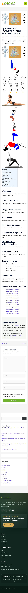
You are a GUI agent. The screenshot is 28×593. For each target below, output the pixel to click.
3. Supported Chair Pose (7, 173)
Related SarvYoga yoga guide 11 (12, 311)
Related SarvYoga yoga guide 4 (12, 295)
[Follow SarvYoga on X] (5, 510)
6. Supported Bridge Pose (8, 178)
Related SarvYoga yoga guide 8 (12, 304)
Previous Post (4, 343)
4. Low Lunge (5, 175)
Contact (2, 557)
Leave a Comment (6, 36)
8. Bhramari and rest (7, 181)
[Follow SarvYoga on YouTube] (12, 510)
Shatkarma (3, 474)
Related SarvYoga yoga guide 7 (12, 302)
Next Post (24, 343)
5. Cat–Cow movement (7, 176)
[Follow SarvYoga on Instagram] (9, 510)
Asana (2, 463)
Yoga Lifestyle (4, 478)
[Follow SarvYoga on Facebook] (2, 510)
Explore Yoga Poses (8, 524)
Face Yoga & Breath (5, 465)
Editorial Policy (13, 335)
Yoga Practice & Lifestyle (16, 36)
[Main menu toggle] (25, 3)
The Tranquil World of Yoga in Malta (8, 449)
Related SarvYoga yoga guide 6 (12, 300)
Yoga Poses (3, 536)
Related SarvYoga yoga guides (9, 185)
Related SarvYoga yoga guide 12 (12, 313)
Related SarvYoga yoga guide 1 (12, 289)
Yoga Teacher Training (6, 482)
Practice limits (6, 184)
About (2, 591)
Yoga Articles (4, 541)
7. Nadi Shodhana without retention (9, 179)
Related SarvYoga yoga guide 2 (12, 291)
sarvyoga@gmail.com (5, 566)
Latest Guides (4, 544)
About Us (3, 550)
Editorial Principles (5, 552)
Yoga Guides (4, 476)
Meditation (3, 467)
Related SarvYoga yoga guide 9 (12, 307)
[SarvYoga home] (6, 498)
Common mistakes (6, 182)
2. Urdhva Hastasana (7, 172)
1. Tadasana (5, 170)
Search (2, 415)
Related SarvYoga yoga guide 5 (12, 298)
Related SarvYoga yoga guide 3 (12, 293)
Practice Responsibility (6, 555)
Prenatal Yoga (4, 472)
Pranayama (3, 470)
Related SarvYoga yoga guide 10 (12, 309)
